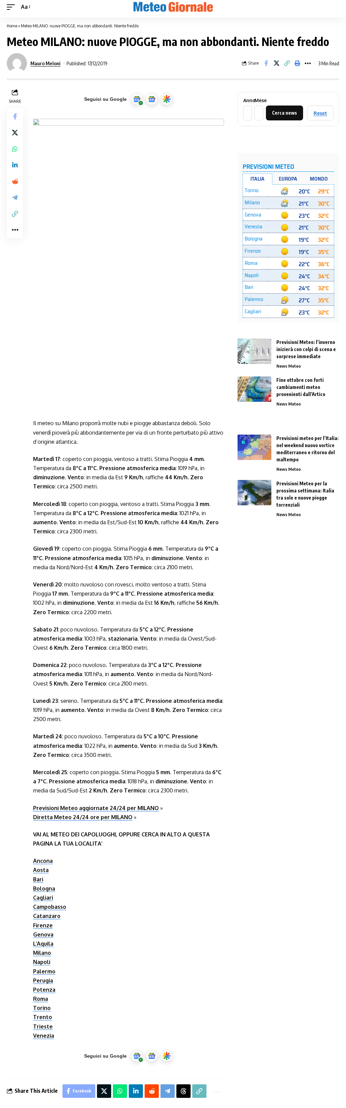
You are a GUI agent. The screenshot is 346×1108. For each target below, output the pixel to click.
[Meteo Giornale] (173, 7)
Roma (40, 998)
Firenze (43, 925)
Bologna (44, 888)
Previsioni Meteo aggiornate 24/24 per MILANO (96, 808)
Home (12, 25)
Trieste (43, 1026)
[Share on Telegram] (15, 197)
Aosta (41, 870)
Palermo (44, 971)
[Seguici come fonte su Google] (137, 99)
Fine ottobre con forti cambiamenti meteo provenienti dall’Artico (300, 387)
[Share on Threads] (183, 1091)
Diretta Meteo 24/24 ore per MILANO (82, 817)
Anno (247, 100)
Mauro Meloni (45, 63)
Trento (42, 1017)
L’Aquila (43, 943)
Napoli (41, 962)
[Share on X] (276, 63)
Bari (38, 879)
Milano (42, 952)
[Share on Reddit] (15, 181)
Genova (43, 934)
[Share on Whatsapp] (15, 149)
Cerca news (284, 113)
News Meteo (288, 366)
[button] (12, 6)
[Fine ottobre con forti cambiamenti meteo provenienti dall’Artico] (254, 389)
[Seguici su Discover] (166, 99)
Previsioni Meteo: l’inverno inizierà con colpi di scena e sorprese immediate (306, 349)
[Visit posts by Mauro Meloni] (17, 63)
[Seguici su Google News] (152, 99)
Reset (320, 113)
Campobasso (49, 906)
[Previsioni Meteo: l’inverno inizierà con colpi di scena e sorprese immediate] (254, 351)
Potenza (44, 989)
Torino (42, 1008)
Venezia (43, 1035)
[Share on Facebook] (266, 63)
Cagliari (43, 897)
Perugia (43, 980)
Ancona (43, 860)
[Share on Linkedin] (15, 165)
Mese (258, 100)
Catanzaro (46, 916)
